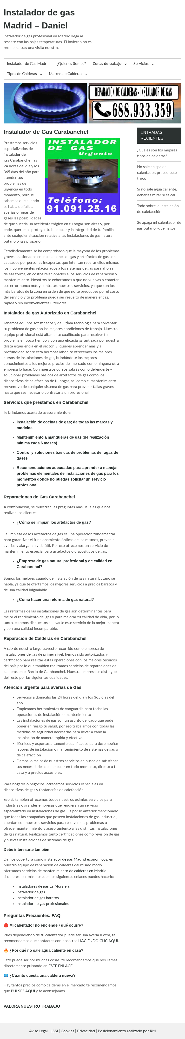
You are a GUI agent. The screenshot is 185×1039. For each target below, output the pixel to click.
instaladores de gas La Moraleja (43, 886)
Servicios (141, 64)
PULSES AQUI (23, 991)
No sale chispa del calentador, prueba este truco (157, 172)
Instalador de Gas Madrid (28, 64)
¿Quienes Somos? (71, 64)
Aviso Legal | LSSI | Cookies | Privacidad (62, 1031)
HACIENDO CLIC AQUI (98, 941)
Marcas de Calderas (65, 74)
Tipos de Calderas (22, 74)
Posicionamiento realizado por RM (127, 1031)
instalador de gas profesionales (43, 904)
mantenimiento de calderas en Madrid (74, 871)
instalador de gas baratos (38, 898)
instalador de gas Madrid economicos (75, 859)
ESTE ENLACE (60, 966)
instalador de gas (31, 892)
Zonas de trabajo (107, 64)
